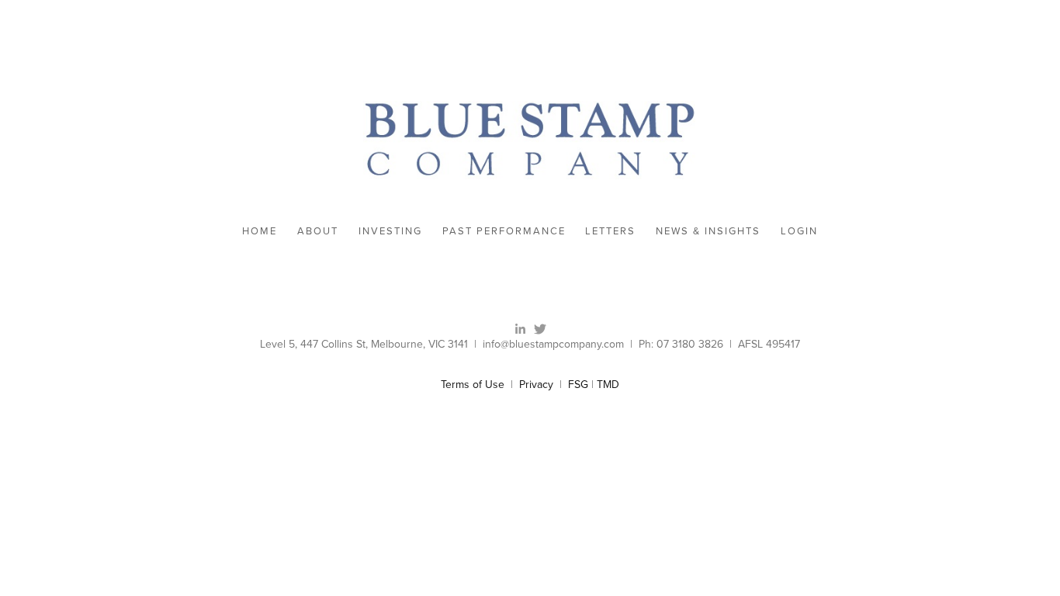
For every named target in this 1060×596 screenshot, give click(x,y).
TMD (608, 384)
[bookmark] (530, 137)
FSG (578, 384)
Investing (390, 230)
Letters (610, 230)
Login (799, 230)
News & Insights (708, 230)
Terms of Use (472, 384)
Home (259, 230)
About (317, 230)
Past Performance (504, 230)
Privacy (536, 384)
